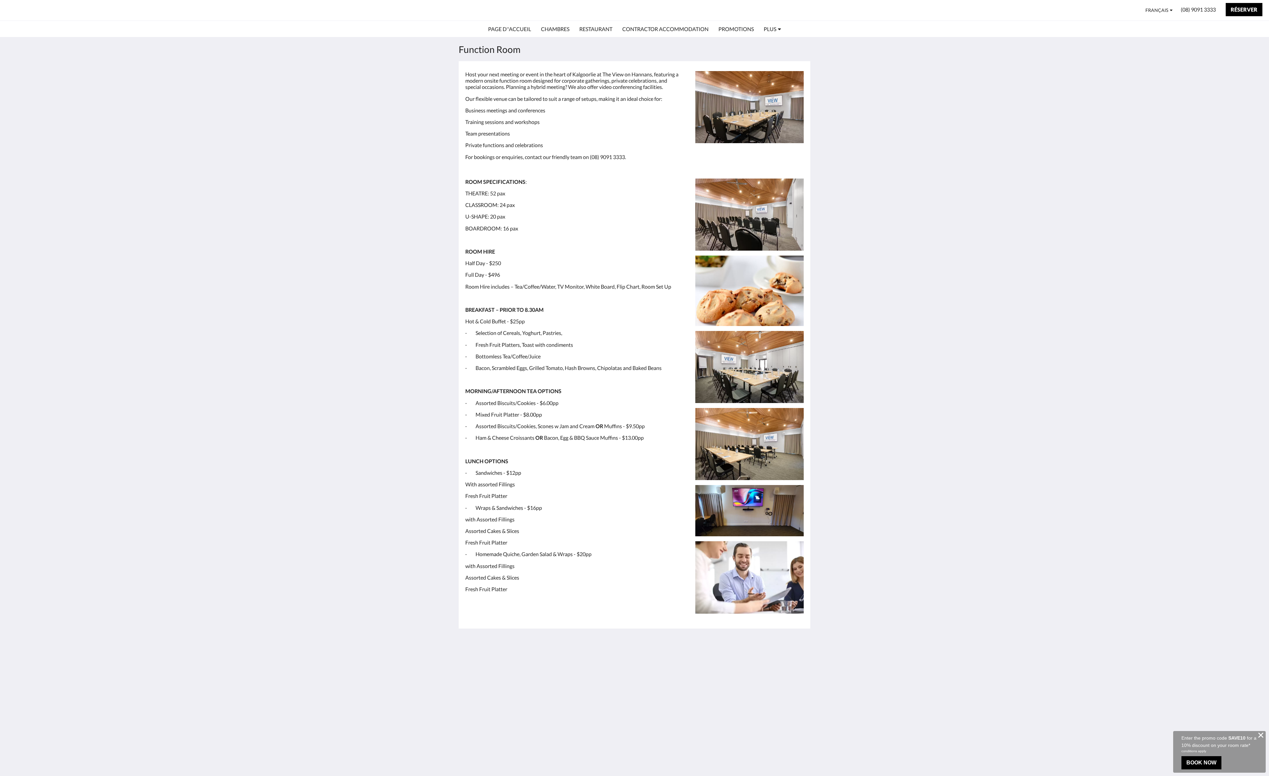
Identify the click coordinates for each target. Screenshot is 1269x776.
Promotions (593, 691)
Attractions (593, 685)
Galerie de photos (658, 674)
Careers (647, 680)
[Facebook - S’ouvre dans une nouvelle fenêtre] (797, 661)
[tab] (605, 649)
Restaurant (593, 668)
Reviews (647, 669)
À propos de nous (657, 657)
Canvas (795, 714)
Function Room (597, 696)
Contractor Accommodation (599, 677)
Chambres (592, 663)
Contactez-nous (656, 663)
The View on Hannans (52, 10)
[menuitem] (509, 29)
